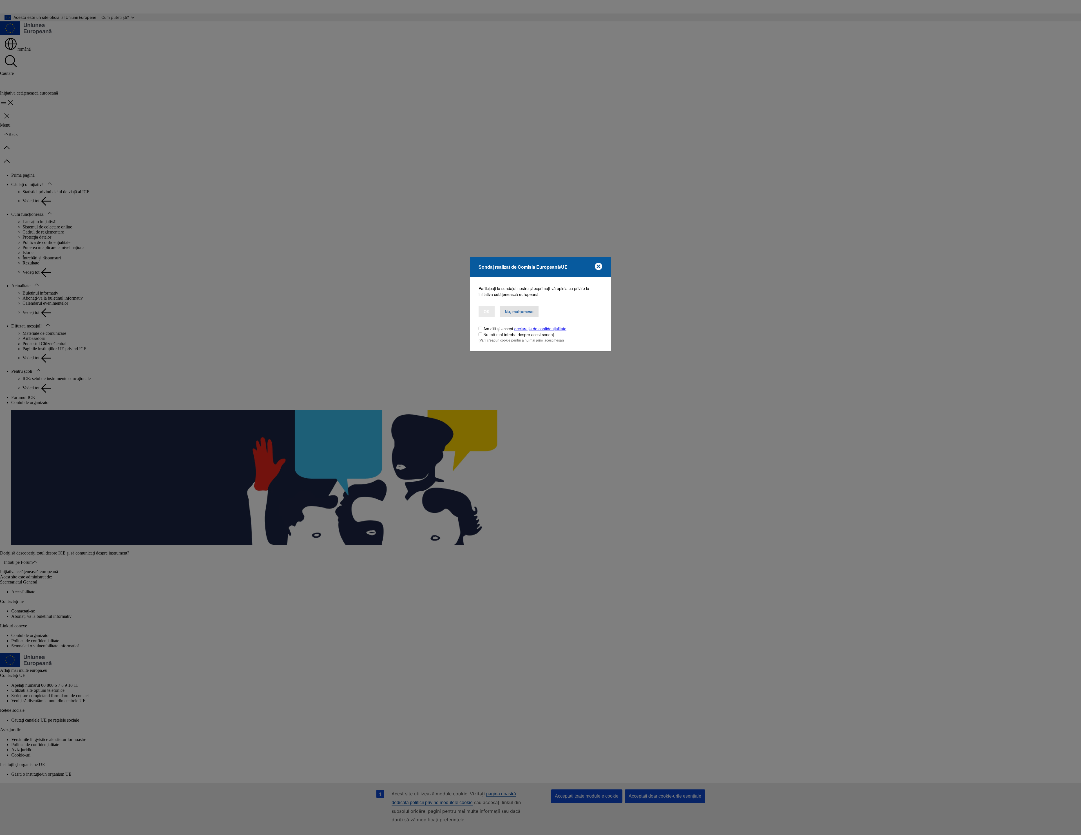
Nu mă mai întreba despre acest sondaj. (519, 334)
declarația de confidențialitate (540, 328)
